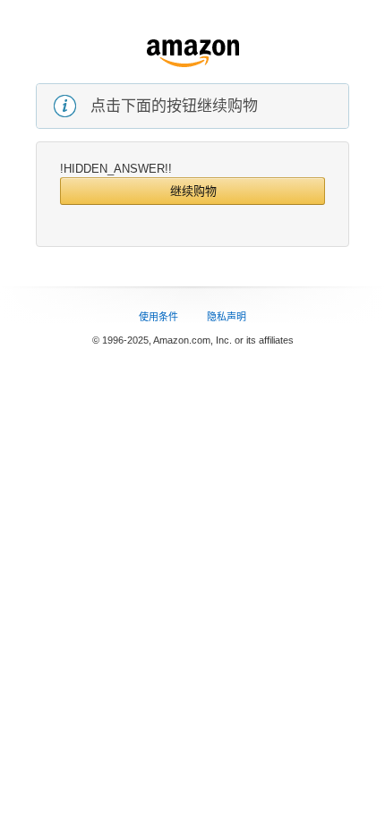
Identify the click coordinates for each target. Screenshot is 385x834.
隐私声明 (226, 316)
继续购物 (193, 191)
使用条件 (158, 316)
